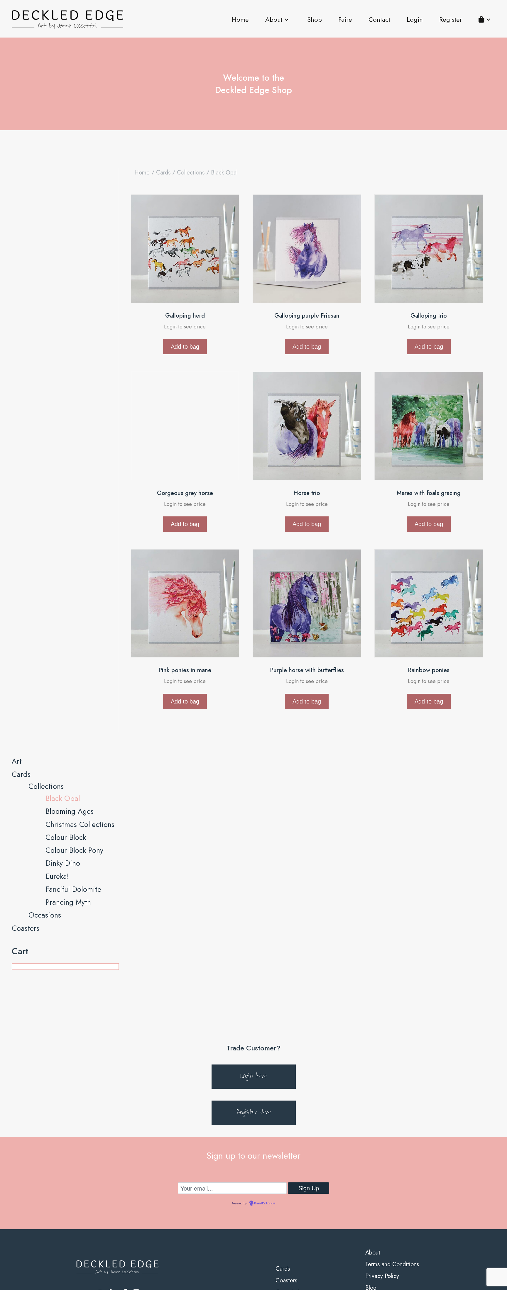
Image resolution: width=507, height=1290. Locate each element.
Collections (191, 172)
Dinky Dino (62, 1195)
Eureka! (57, 1208)
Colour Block (65, 1169)
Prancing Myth (68, 1234)
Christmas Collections (79, 1156)
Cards (163, 172)
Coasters (25, 1260)
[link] (240, 19)
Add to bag (185, 346)
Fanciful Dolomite (73, 1221)
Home (142, 172)
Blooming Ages (69, 1143)
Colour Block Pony (74, 1182)
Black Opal (62, 1130)
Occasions (44, 1247)
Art (17, 1093)
